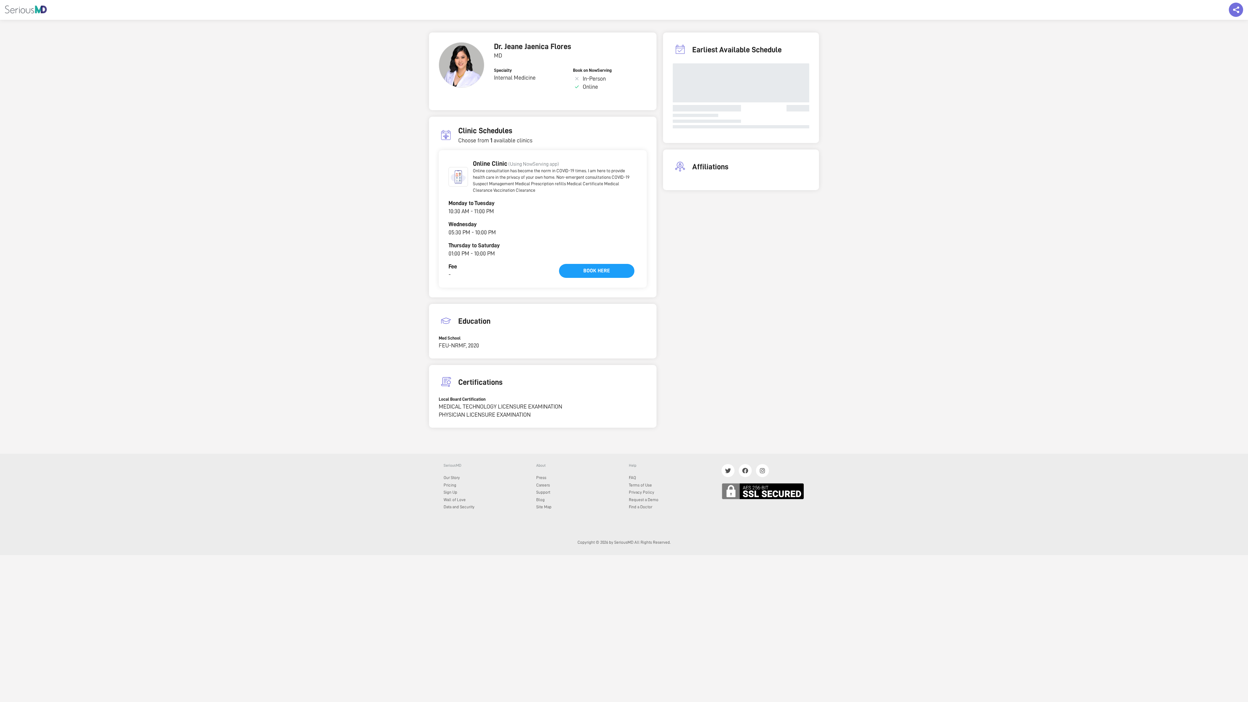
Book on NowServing (592, 70)
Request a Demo (643, 500)
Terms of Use (640, 485)
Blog (540, 500)
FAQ (632, 477)
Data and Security (459, 507)
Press (541, 477)
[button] (458, 177)
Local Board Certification (462, 399)
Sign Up (450, 492)
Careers (543, 485)
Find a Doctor (640, 507)
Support (543, 492)
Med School (450, 338)
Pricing (450, 485)
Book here (596, 270)
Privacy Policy (641, 492)
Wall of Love (455, 500)
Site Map (544, 507)
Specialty (503, 70)
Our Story (452, 477)
